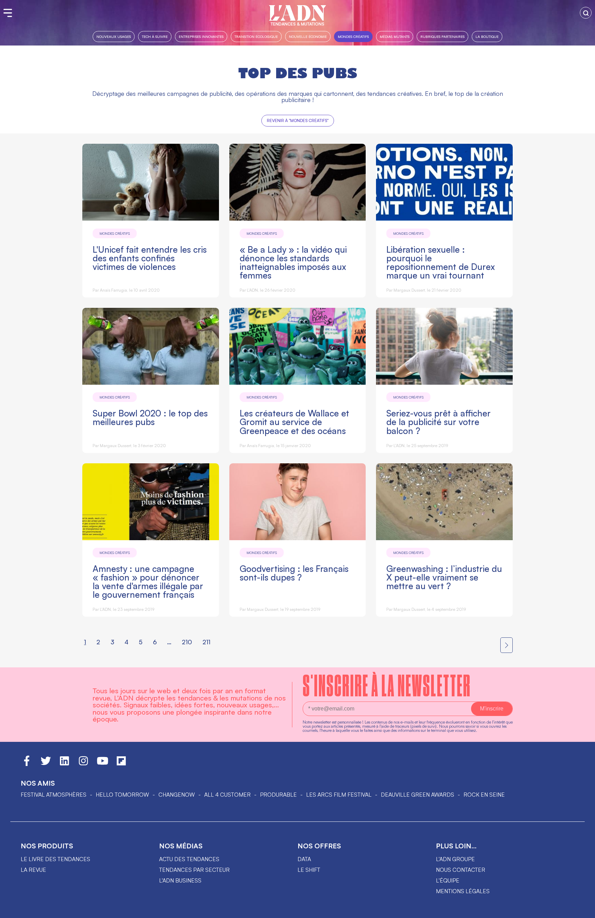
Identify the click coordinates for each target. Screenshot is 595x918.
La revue (33, 869)
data (304, 859)
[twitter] (46, 763)
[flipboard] (121, 763)
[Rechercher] (586, 13)
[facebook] (26, 763)
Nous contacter (460, 869)
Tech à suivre (155, 36)
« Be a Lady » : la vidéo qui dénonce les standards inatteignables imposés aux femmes (293, 262)
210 (187, 642)
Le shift (309, 869)
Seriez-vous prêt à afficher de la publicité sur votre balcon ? (438, 422)
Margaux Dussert (409, 290)
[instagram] (83, 763)
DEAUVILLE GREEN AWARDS (417, 794)
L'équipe (447, 880)
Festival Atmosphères (53, 794)
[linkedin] (64, 763)
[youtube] (102, 763)
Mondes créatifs (353, 36)
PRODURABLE (278, 794)
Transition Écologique (256, 36)
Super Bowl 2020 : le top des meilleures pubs (150, 417)
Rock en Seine (484, 794)
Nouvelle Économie (308, 36)
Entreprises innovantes (201, 36)
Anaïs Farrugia (113, 290)
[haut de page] (583, 909)
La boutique (487, 36)
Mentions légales (463, 891)
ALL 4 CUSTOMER (227, 794)
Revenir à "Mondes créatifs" (297, 120)
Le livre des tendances (55, 859)
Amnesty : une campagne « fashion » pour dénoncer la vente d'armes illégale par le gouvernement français (148, 581)
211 (206, 642)
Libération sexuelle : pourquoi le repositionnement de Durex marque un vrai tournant (440, 262)
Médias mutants (394, 36)
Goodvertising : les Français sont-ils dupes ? (294, 573)
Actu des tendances (189, 859)
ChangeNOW (176, 794)
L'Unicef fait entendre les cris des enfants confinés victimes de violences (150, 258)
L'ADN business (180, 880)
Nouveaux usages (113, 36)
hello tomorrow (122, 794)
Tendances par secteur (194, 869)
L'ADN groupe (455, 859)
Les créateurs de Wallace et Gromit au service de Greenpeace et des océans (294, 422)
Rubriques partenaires (442, 36)
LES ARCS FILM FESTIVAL (339, 794)
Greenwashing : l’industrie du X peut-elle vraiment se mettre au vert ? (444, 577)
